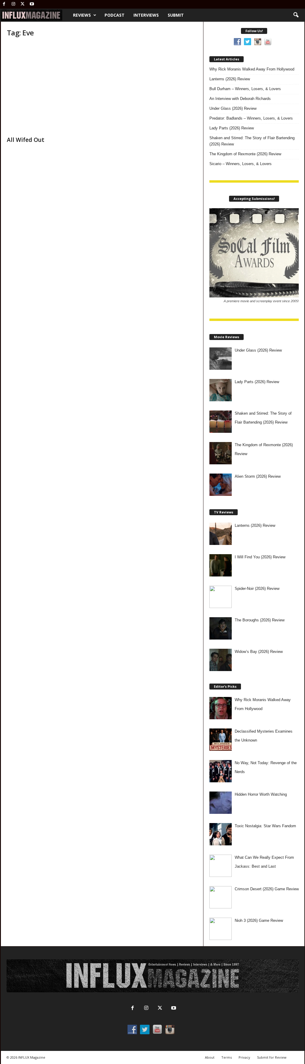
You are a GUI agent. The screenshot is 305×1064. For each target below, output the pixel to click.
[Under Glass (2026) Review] (220, 358)
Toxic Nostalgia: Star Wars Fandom (265, 826)
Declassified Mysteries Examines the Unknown (263, 735)
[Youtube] (31, 4)
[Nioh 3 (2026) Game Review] (220, 929)
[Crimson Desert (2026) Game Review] (220, 897)
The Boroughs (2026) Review (259, 620)
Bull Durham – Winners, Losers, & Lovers (245, 89)
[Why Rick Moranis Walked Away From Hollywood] (220, 708)
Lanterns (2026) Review (229, 79)
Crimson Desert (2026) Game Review (267, 889)
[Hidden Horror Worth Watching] (220, 803)
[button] (295, 15)
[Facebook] (4, 4)
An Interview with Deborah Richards (240, 98)
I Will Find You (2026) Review (260, 557)
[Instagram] (13, 4)
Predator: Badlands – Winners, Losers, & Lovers (251, 118)
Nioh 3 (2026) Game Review (259, 920)
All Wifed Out (25, 140)
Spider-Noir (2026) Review (257, 588)
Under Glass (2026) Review (232, 108)
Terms (226, 1057)
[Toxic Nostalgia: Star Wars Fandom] (220, 834)
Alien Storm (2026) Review (258, 476)
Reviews (82, 15)
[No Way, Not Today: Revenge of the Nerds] (220, 771)
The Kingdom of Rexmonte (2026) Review (245, 154)
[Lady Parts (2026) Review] (220, 390)
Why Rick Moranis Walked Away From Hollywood (251, 69)
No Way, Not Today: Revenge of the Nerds (266, 767)
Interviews (146, 15)
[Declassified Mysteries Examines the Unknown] (220, 739)
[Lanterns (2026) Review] (220, 534)
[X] (22, 4)
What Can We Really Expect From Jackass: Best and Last (264, 862)
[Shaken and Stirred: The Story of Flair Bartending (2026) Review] (220, 421)
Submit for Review (272, 1057)
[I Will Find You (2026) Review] (220, 565)
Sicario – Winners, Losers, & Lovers (240, 164)
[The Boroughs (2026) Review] (220, 628)
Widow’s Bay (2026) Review (259, 651)
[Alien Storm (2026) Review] (220, 485)
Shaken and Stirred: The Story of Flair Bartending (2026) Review (252, 141)
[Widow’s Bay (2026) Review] (220, 660)
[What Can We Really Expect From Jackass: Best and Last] (220, 866)
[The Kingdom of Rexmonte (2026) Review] (220, 453)
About (209, 1057)
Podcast (115, 15)
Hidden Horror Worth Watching (261, 794)
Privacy (244, 1057)
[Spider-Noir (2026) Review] (220, 597)
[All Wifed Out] (51, 88)
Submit (176, 15)
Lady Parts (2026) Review (231, 128)
